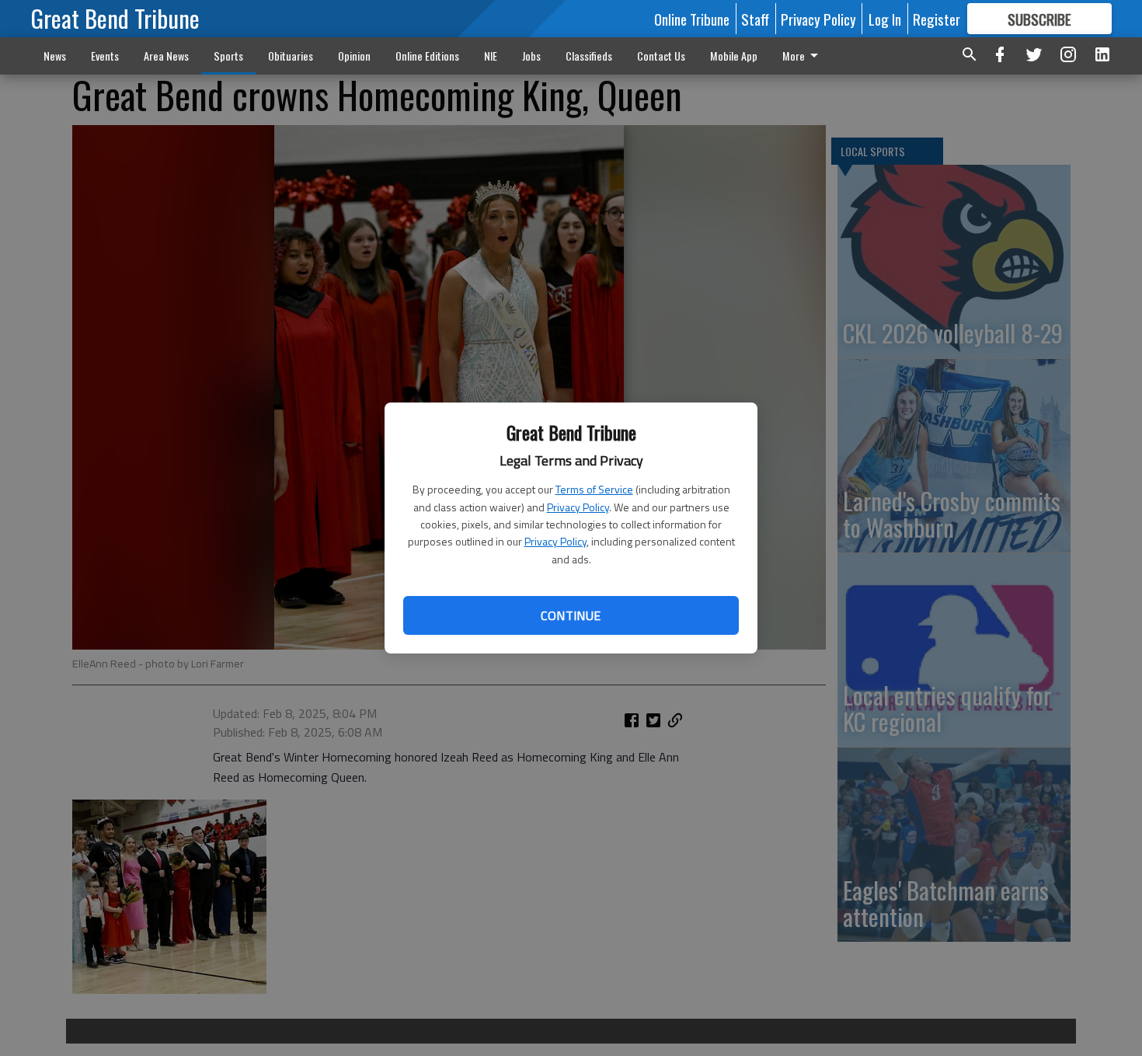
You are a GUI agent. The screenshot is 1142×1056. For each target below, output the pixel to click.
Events (105, 55)
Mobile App (733, 55)
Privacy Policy (578, 507)
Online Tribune (691, 19)
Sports (228, 55)
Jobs (531, 55)
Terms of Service (594, 489)
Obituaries (290, 55)
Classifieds (589, 55)
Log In (885, 19)
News (55, 55)
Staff (755, 19)
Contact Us (661, 55)
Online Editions (427, 55)
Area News (166, 55)
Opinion (354, 55)
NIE (490, 55)
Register (936, 19)
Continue (571, 615)
